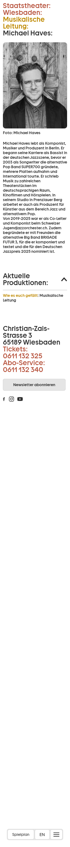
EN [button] (42, 834)
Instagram (11, 399)
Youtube (20, 399)
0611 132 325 (22, 356)
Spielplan (20, 834)
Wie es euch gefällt (20, 295)
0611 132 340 (23, 369)
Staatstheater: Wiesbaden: (27, 9)
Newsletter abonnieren (34, 384)
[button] (35, 279)
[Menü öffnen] (56, 834)
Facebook (4, 399)
